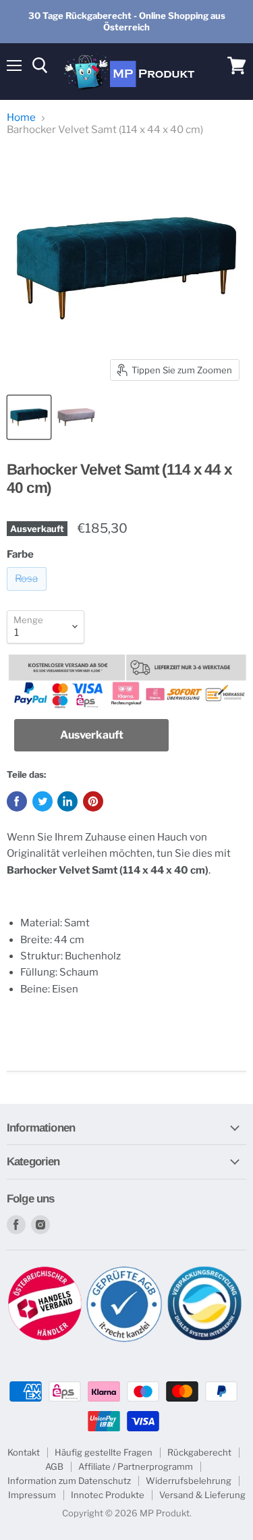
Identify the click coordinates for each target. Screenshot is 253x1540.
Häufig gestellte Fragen (103, 1452)
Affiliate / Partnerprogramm (135, 1466)
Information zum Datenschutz (69, 1480)
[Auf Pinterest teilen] (93, 801)
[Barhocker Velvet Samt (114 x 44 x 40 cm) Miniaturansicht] (29, 417)
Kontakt (23, 1452)
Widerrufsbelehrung (188, 1480)
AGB (54, 1466)
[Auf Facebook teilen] (17, 801)
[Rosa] (28, 594)
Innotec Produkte (107, 1494)
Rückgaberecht (199, 1452)
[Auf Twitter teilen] (42, 801)
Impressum (32, 1494)
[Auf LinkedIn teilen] (67, 801)
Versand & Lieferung (202, 1494)
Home (21, 118)
